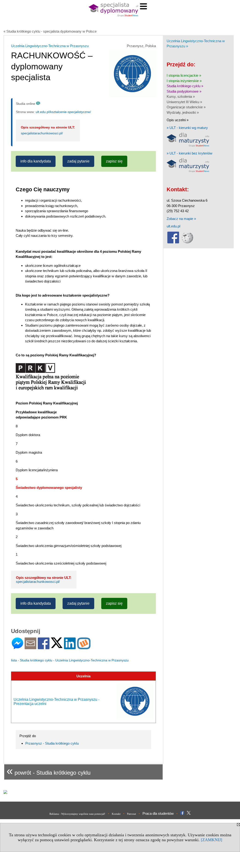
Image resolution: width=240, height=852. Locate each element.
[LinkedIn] (70, 647)
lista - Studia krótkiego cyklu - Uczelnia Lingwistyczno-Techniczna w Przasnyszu (70, 660)
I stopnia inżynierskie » (184, 81)
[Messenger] (17, 647)
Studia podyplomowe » (184, 91)
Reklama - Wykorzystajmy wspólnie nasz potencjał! (77, 813)
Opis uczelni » (177, 120)
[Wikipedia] (187, 242)
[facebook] (173, 242)
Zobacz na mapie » (181, 219)
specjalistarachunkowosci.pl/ (42, 133)
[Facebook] (43, 647)
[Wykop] (83, 647)
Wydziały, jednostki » (183, 112)
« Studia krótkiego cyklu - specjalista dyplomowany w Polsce (50, 31)
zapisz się (114, 161)
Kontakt (116, 813)
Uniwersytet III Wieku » (184, 102)
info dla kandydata (35, 161)
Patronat (131, 813)
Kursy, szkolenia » (181, 96)
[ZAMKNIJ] (211, 839)
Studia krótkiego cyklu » (185, 86)
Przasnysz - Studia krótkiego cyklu (52, 743)
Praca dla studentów (158, 813)
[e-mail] (30, 647)
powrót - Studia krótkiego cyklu (48, 771)
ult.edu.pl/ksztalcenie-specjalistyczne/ (63, 112)
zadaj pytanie (78, 161)
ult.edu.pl (173, 226)
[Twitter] (57, 646)
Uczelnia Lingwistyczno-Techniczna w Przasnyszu (50, 46)
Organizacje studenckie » (186, 107)
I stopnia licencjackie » (184, 75)
